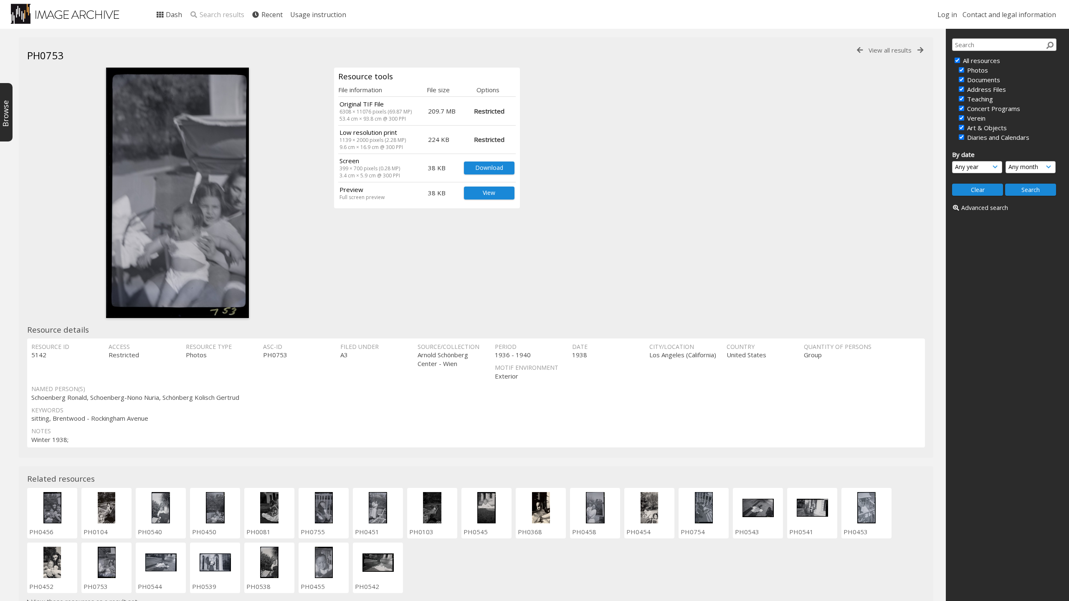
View (489, 193)
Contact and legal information (1009, 14)
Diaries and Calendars (997, 137)
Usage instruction (318, 14)
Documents (982, 80)
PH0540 (150, 532)
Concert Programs (992, 108)
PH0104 (96, 532)
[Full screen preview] (177, 193)
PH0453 (856, 532)
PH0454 (638, 532)
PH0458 (584, 532)
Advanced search (984, 208)
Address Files (985, 89)
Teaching (979, 99)
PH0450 (204, 532)
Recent (271, 14)
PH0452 (41, 586)
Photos (976, 70)
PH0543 (747, 532)
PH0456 (41, 532)
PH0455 (313, 586)
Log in (947, 14)
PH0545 (476, 532)
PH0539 (204, 586)
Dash (173, 14)
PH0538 (258, 586)
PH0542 (367, 586)
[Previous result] (859, 50)
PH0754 (693, 532)
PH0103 (421, 532)
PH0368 (530, 532)
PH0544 (150, 586)
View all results (890, 50)
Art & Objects (986, 128)
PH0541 (801, 532)
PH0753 (96, 586)
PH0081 (258, 532)
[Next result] (920, 50)
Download (489, 168)
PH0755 (313, 532)
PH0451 (367, 532)
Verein (975, 118)
